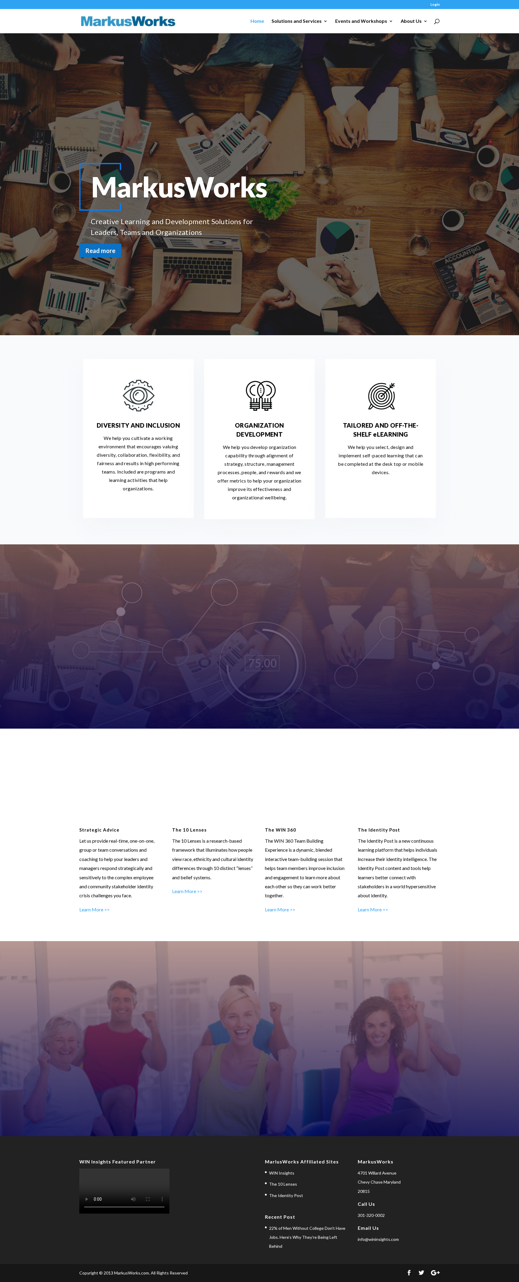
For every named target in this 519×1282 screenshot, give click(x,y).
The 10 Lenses (283, 1184)
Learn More (259, 1068)
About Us (411, 21)
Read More (259, 661)
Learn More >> (94, 909)
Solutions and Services (297, 21)
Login (435, 5)
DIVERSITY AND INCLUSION (138, 425)
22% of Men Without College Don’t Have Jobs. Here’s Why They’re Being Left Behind (307, 1237)
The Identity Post (286, 1195)
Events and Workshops (361, 21)
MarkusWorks (179, 186)
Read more (100, 250)
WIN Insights (281, 1172)
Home (257, 21)
